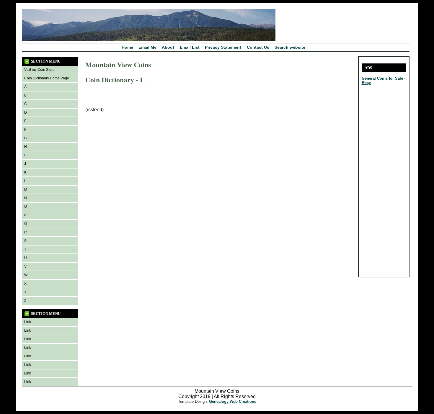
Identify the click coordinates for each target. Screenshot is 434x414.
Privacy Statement (223, 47)
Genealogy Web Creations (232, 401)
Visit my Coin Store (39, 70)
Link (27, 322)
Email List (190, 47)
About (168, 47)
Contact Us (258, 47)
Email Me (147, 47)
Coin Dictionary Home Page (46, 78)
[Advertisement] (379, 185)
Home (127, 47)
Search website (290, 47)
